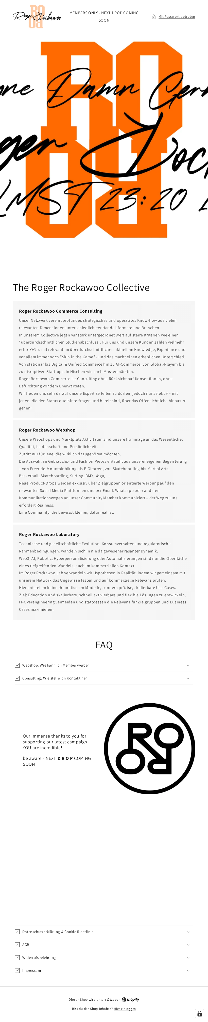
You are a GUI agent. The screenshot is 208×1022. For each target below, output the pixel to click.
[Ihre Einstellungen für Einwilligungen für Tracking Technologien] (199, 1013)
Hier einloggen (125, 1009)
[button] (173, 16)
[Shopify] (130, 999)
